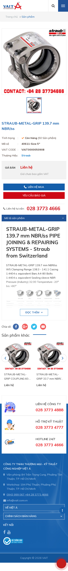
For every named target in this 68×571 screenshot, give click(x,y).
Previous (6, 358)
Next (63, 358)
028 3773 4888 (49, 409)
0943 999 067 (15, 494)
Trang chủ (11, 16)
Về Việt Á (11, 507)
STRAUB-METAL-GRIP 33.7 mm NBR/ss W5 (50, 377)
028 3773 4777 (49, 427)
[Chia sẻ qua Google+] (25, 327)
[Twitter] (34, 327)
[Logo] (10, 5)
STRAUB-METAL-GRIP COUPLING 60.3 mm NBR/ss (17, 377)
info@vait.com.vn (17, 500)
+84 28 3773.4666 (36, 494)
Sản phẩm (28, 16)
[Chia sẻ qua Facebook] (16, 327)
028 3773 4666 (43, 208)
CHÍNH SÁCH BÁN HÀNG (20, 516)
